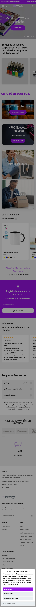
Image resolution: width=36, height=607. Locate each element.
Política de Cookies (12, 584)
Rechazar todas (8, 594)
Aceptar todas (8, 589)
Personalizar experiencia (11, 598)
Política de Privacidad (9, 603)
